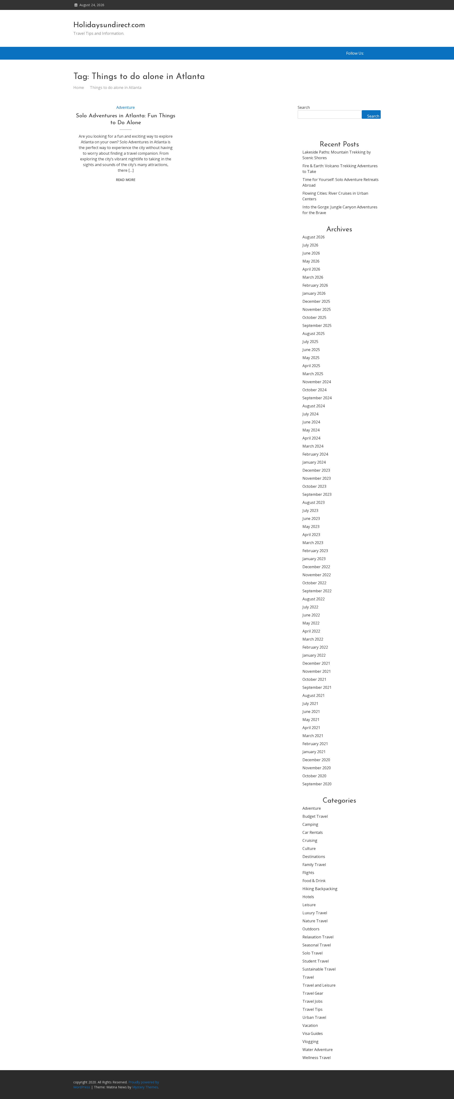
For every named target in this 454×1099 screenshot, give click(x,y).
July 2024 (310, 414)
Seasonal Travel (316, 945)
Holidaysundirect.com (109, 25)
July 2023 (310, 510)
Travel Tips (312, 1009)
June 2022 (311, 615)
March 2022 (312, 639)
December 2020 (316, 759)
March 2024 (312, 446)
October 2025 (314, 317)
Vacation (310, 1025)
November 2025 (316, 309)
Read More (125, 179)
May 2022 (310, 623)
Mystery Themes (145, 1087)
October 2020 (314, 775)
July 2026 (310, 245)
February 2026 (315, 285)
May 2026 (310, 261)
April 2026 (311, 269)
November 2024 (316, 381)
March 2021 (312, 735)
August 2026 (313, 237)
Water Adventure (317, 1049)
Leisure (309, 904)
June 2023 (311, 518)
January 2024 (314, 462)
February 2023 (315, 550)
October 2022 (314, 582)
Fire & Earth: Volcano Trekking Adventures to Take (340, 168)
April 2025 (311, 365)
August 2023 (313, 502)
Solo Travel (312, 953)
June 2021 (311, 711)
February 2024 (315, 454)
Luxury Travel (314, 912)
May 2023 (310, 526)
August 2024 (313, 406)
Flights (308, 872)
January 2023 (314, 558)
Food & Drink (314, 880)
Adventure (125, 107)
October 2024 (314, 389)
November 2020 (316, 767)
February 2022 (315, 647)
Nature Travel (314, 920)
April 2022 (311, 631)
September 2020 (317, 784)
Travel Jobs (312, 1001)
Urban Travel (314, 1017)
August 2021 (313, 695)
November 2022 (316, 574)
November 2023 (316, 478)
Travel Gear (312, 993)
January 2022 (314, 655)
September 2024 (317, 397)
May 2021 (310, 719)
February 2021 (315, 743)
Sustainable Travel (319, 969)
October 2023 (314, 486)
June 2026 (311, 253)
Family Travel (314, 864)
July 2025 (310, 341)
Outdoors (310, 929)
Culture (309, 848)
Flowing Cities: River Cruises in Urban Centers (335, 196)
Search (304, 107)
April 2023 (311, 534)
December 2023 (316, 470)
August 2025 (313, 333)
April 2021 (311, 727)
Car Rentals (312, 832)
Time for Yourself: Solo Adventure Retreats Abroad (340, 182)
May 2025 (310, 357)
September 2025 (317, 325)
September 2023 (317, 494)
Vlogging (310, 1041)
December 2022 (316, 566)
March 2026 (312, 277)
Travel (308, 977)
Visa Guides (312, 1033)
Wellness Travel (316, 1057)
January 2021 (314, 751)
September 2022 (317, 590)
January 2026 (314, 293)
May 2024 (310, 430)
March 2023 (312, 542)
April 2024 (311, 438)
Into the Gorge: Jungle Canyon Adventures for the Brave (339, 209)
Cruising (309, 840)
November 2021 (316, 671)
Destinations (313, 856)
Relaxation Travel (317, 937)
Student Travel (315, 961)
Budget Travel (315, 816)
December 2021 (316, 663)
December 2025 (316, 301)
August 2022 (313, 599)
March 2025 (312, 373)
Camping (310, 824)
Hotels (308, 896)
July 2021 (310, 703)
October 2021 (314, 679)
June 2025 (311, 349)
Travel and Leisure (319, 985)
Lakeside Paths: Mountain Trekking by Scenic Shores (336, 154)
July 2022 (310, 607)
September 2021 (317, 687)
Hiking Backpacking (319, 888)
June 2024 (311, 422)
